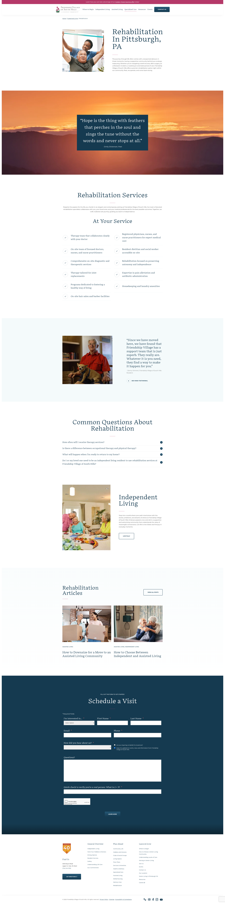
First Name (104, 718)
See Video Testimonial (139, 381)
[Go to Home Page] (67, 11)
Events (141, 867)
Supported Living (72, 18)
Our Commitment (93, 867)
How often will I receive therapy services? (83, 442)
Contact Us (142, 870)
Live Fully (126, 536)
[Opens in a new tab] (153, 899)
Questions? (69, 757)
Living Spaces (117, 859)
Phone (118, 730)
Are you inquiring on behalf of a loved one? (129, 745)
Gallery (89, 861)
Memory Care (117, 882)
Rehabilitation (117, 885)
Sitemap (111, 899)
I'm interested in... (74, 718)
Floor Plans (116, 862)
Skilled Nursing (118, 879)
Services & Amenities (119, 865)
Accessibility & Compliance (123, 899)
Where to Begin (144, 848)
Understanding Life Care (94, 864)
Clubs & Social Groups (120, 855)
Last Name (137, 718)
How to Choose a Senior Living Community (148, 853)
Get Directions (71, 875)
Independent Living (93, 848)
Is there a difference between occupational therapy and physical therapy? (99, 448)
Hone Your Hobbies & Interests (96, 852)
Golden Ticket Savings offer (124, 2)
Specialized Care (118, 872)
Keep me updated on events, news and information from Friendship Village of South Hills (137, 748)
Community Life (118, 849)
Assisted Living (117, 875)
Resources (142, 879)
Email (68, 730)
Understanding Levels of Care (148, 857)
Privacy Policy (104, 899)
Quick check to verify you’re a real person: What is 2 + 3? (93, 787)
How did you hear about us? (79, 743)
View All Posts (153, 592)
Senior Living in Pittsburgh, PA (148, 876)
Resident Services (92, 858)
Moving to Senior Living (146, 860)
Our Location (143, 873)
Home (64, 18)
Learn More (112, 814)
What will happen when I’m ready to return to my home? (91, 454)
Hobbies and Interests (120, 852)
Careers (142, 882)
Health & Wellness (118, 869)
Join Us (141, 863)
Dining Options (92, 855)
